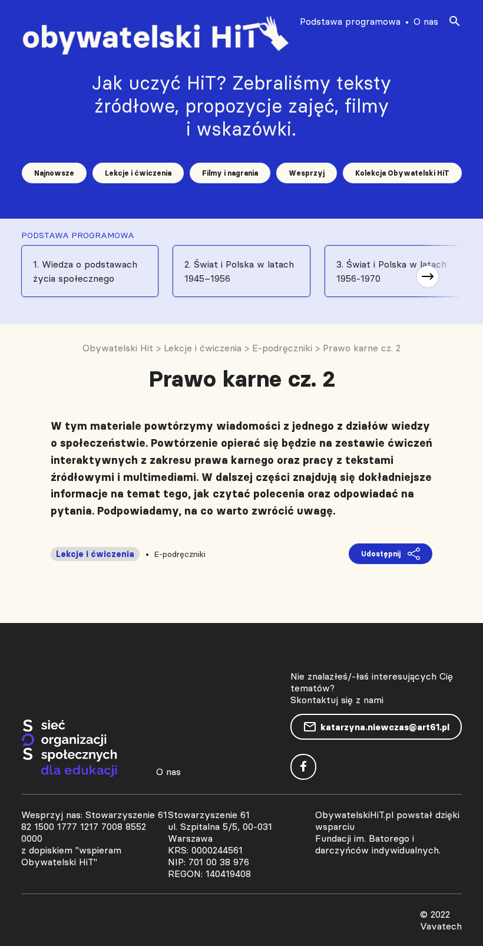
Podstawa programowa (350, 21)
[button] (427, 276)
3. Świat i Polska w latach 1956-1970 (391, 271)
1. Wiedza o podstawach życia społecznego (85, 271)
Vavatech (441, 926)
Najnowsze (54, 173)
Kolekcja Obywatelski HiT (402, 173)
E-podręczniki (180, 554)
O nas (425, 21)
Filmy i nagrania (230, 173)
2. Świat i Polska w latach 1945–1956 (239, 271)
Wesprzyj (307, 173)
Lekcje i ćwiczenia (138, 173)
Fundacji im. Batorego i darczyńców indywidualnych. (378, 844)
